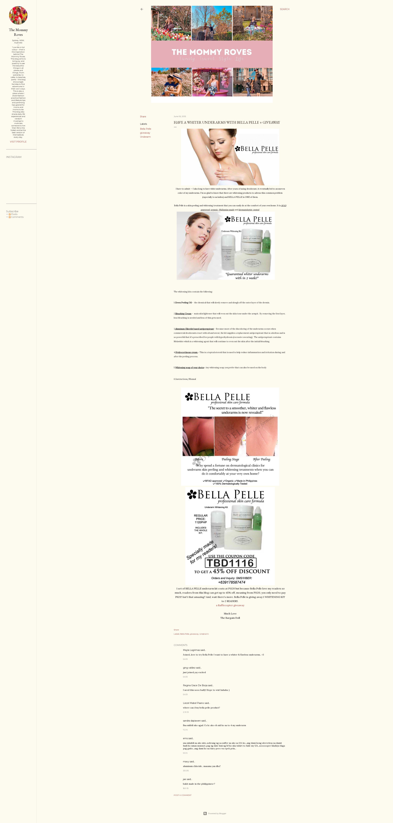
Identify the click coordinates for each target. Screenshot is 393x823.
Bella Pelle (145, 128)
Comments (17, 217)
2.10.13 (186, 712)
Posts (14, 214)
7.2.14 (185, 730)
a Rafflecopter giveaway (230, 605)
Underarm (145, 136)
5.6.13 (185, 659)
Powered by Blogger (217, 813)
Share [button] (143, 116)
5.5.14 (185, 753)
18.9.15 (185, 788)
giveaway (145, 132)
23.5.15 (186, 770)
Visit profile (18, 141)
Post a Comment (182, 795)
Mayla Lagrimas (191, 650)
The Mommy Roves (18, 32)
